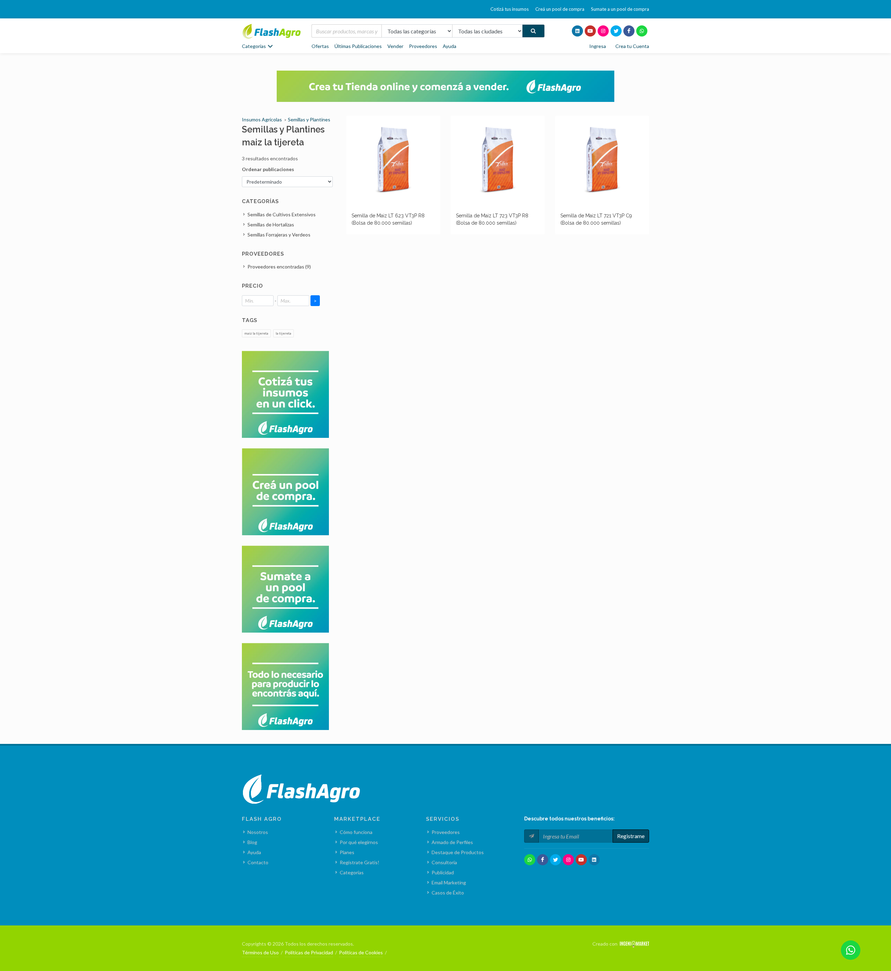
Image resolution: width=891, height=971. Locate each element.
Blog (252, 842)
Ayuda (449, 46)
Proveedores (423, 46)
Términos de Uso (260, 952)
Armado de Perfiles (452, 842)
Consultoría (444, 862)
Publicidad (443, 872)
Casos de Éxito (448, 893)
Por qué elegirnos (359, 842)
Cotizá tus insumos (509, 9)
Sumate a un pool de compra (620, 9)
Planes (347, 852)
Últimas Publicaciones (358, 46)
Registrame (631, 836)
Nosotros (257, 832)
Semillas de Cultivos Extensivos (281, 214)
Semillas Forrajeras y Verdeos (278, 235)
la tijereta (283, 333)
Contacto (257, 862)
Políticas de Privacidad (309, 952)
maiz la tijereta (256, 333)
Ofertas (320, 46)
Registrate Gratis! (359, 862)
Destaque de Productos (458, 852)
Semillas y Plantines (309, 119)
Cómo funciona (356, 832)
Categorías (352, 872)
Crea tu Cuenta (632, 46)
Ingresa (597, 46)
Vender (395, 46)
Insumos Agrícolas (262, 119)
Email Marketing (449, 882)
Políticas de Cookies (361, 952)
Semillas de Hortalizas (270, 224)
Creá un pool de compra (559, 9)
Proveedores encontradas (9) (279, 267)
